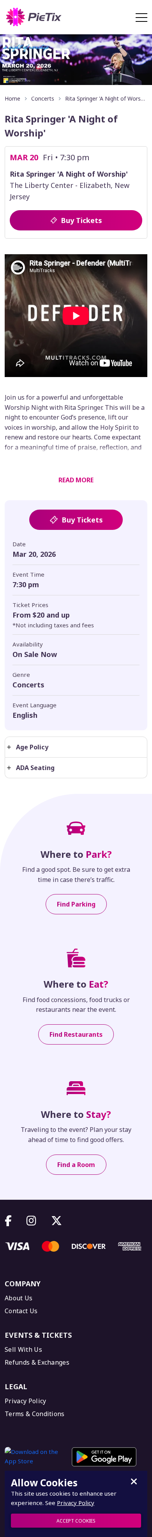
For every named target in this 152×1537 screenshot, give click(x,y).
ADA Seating (35, 767)
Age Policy (32, 747)
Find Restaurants (76, 1034)
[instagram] (31, 1220)
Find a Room (76, 1164)
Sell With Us (23, 1349)
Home (12, 98)
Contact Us (21, 1311)
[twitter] (56, 1220)
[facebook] (8, 1220)
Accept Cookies (76, 1521)
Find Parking (76, 904)
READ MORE (76, 480)
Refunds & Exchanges (37, 1362)
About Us (19, 1298)
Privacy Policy (25, 1401)
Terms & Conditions (35, 1414)
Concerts (42, 98)
